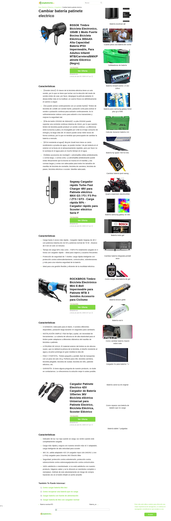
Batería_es (92, 504)
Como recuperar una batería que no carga (60, 492)
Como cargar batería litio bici (55, 488)
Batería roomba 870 (46, 504)
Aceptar (150, 514)
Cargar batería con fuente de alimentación (60, 496)
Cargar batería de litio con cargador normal (61, 500)
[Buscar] (101, 2)
